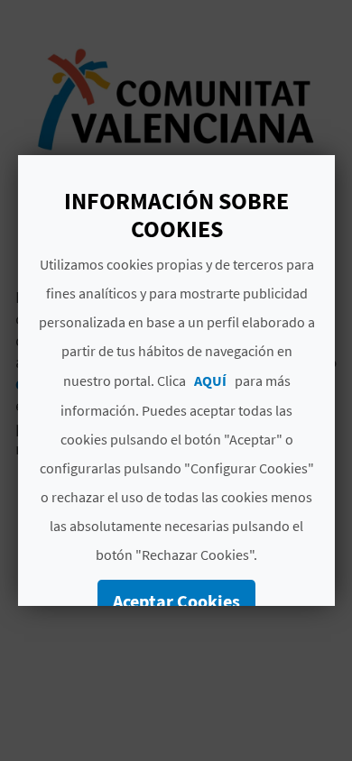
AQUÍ (209, 380)
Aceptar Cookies (176, 601)
